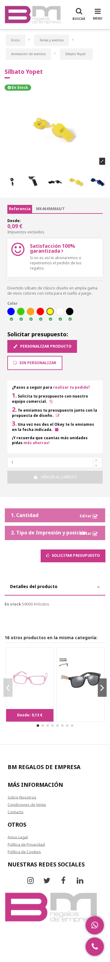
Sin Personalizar (37, 362)
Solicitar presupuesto (75, 555)
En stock (13, 604)
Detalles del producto (33, 586)
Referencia (20, 208)
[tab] (55, 587)
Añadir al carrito (59, 477)
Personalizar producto (45, 346)
